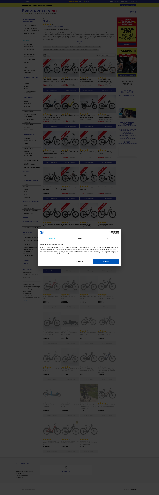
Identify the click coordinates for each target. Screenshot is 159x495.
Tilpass (78, 261)
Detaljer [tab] (79, 238)
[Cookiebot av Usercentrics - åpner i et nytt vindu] (111, 232)
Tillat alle (106, 261)
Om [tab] (107, 238)
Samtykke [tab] (52, 238)
